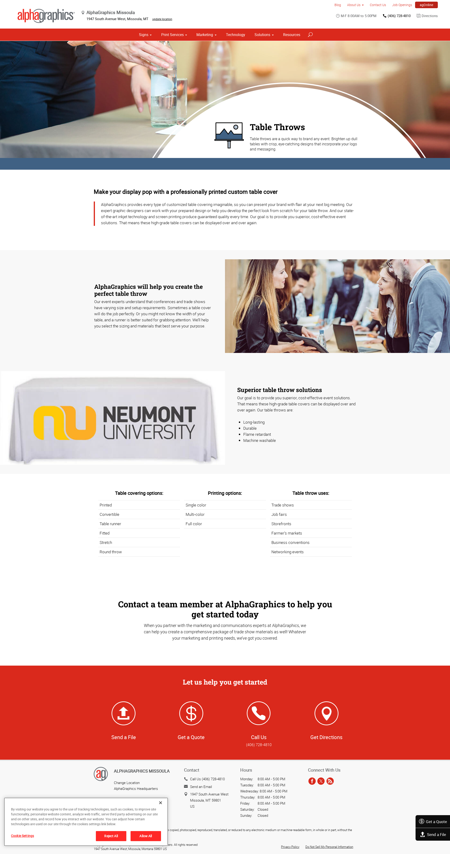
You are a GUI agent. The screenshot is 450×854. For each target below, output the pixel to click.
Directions (430, 15)
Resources (291, 34)
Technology (235, 34)
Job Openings (402, 5)
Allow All (145, 836)
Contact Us (378, 5)
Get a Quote (436, 821)
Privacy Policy (290, 847)
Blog (337, 5)
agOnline (426, 5)
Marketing (204, 34)
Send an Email (201, 786)
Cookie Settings (22, 835)
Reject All (111, 836)
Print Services (172, 34)
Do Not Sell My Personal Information (329, 847)
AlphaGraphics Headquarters (136, 788)
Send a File (436, 834)
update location (162, 19)
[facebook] (312, 781)
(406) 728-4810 (399, 15)
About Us (353, 5)
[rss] (330, 781)
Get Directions (326, 737)
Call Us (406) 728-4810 (207, 779)
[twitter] (321, 781)
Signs (143, 34)
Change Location (127, 782)
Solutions (262, 34)
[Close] (160, 803)
